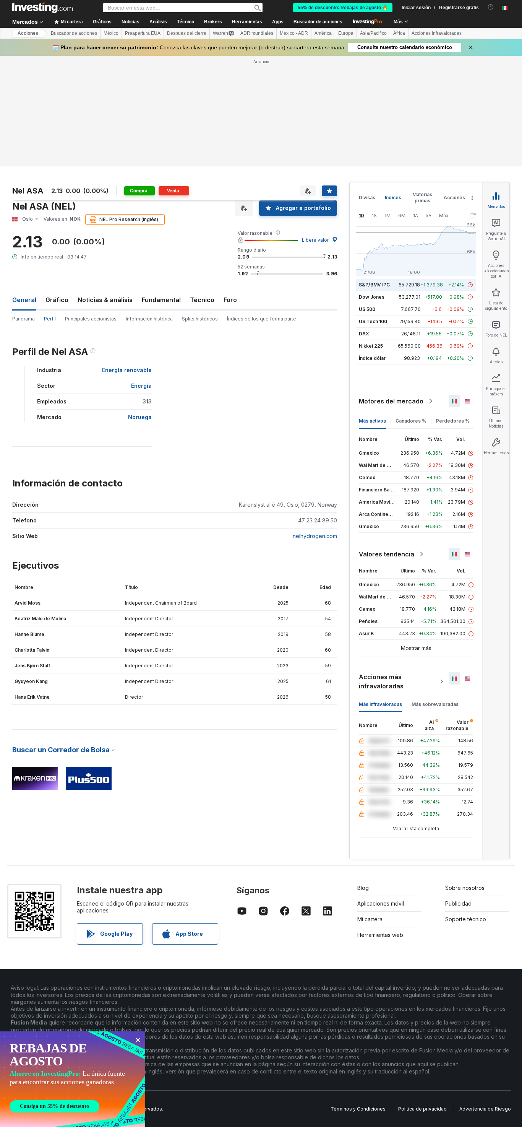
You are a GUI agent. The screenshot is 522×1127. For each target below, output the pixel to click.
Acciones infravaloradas (437, 33)
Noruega (140, 417)
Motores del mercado (391, 401)
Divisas (367, 197)
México (111, 33)
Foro (230, 300)
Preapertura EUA (142, 33)
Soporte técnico (465, 919)
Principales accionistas (91, 319)
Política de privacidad (422, 1109)
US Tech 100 (373, 321)
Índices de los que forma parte (261, 319)
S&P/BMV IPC (374, 285)
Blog (363, 888)
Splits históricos (200, 319)
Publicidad (458, 903)
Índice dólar (372, 358)
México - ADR (294, 33)
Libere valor (315, 240)
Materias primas (422, 197)
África (399, 33)
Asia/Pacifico (373, 33)
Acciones (28, 33)
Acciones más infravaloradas (381, 681)
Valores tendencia (386, 554)
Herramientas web (380, 935)
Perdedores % (453, 421)
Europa (345, 33)
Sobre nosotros (465, 888)
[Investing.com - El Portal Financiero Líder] (42, 7)
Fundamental (161, 300)
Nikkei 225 (371, 346)
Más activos (372, 421)
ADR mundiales (256, 33)
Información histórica (149, 319)
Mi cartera (370, 919)
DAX (364, 334)
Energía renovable (127, 370)
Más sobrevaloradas (435, 704)
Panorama (23, 319)
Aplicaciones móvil (380, 903)
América (323, 33)
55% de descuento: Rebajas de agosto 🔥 (343, 7)
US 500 (367, 309)
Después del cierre (186, 33)
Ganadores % (411, 421)
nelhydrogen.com (315, 536)
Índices (393, 197)
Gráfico (56, 300)
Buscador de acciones (317, 21)
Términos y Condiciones (358, 1109)
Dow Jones (371, 297)
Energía (141, 385)
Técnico (202, 300)
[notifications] (490, 7)
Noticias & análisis (105, 300)
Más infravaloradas (380, 704)
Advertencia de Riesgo (485, 1109)
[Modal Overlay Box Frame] (72, 1079)
